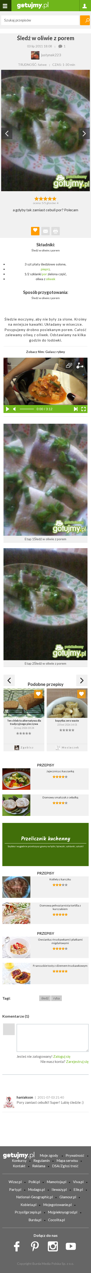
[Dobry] (45, 198)
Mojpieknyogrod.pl (62, 1212)
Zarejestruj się (77, 1061)
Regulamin (41, 1160)
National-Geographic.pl (34, 1197)
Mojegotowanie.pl (57, 1204)
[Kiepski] (36, 198)
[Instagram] (54, 1245)
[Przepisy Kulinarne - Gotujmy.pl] (32, 5)
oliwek (50, 279)
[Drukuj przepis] (55, 231)
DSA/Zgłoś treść (65, 1166)
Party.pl (15, 1189)
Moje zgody (49, 1155)
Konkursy (19, 1160)
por (44, 274)
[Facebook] (18, 1245)
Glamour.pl (68, 1197)
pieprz (45, 269)
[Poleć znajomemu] (45, 231)
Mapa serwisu (67, 1160)
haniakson (25, 1097)
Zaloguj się (61, 1056)
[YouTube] (72, 1245)
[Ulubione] (38, 694)
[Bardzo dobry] (50, 198)
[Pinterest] (36, 1245)
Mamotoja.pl (56, 1182)
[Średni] (41, 198)
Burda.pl (34, 1220)
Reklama (38, 1166)
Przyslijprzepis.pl (28, 1212)
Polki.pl (34, 1182)
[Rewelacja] (54, 198)
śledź (45, 998)
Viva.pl (78, 1182)
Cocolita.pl (56, 1220)
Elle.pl (78, 1189)
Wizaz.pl (15, 1182)
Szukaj (85, 20)
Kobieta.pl (28, 1204)
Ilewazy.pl (59, 1189)
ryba (56, 998)
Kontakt (19, 1166)
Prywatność (75, 1155)
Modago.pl (36, 1189)
